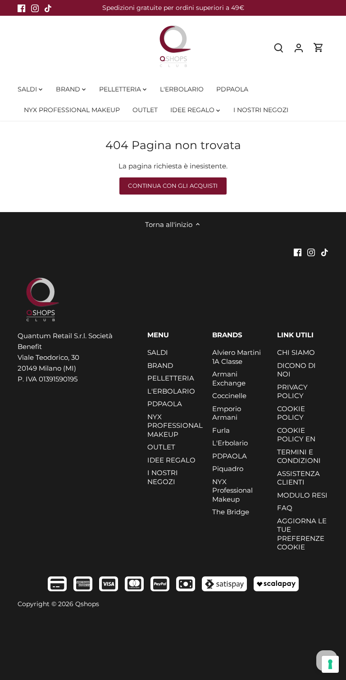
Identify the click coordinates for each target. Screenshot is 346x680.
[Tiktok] (48, 8)
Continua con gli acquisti (173, 185)
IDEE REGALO (171, 460)
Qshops (87, 603)
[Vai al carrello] (318, 47)
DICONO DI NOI (296, 370)
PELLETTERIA (170, 378)
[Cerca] (279, 47)
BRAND (160, 365)
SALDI (157, 352)
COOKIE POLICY (291, 413)
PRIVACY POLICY (292, 391)
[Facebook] (21, 8)
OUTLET (161, 447)
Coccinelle (229, 395)
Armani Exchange (229, 378)
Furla (221, 430)
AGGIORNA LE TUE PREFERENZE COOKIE (302, 534)
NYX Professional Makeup (232, 490)
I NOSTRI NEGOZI (162, 477)
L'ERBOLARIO (171, 391)
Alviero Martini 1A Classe (236, 357)
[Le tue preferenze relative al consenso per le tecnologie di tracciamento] (330, 664)
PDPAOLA (164, 403)
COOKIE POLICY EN (296, 435)
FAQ (284, 507)
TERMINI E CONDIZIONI (299, 456)
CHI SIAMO (296, 352)
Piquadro (227, 468)
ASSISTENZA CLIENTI (298, 478)
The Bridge (230, 512)
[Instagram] (35, 8)
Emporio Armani (226, 413)
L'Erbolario (230, 443)
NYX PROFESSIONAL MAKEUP (175, 426)
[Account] (299, 47)
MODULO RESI (302, 495)
